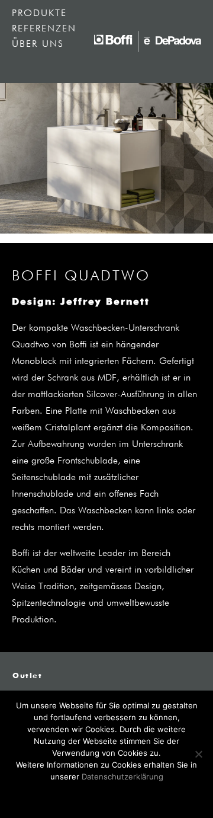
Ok (107, 795)
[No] (198, 754)
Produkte (39, 13)
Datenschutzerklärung (122, 776)
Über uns (38, 44)
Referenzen (44, 29)
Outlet (27, 676)
